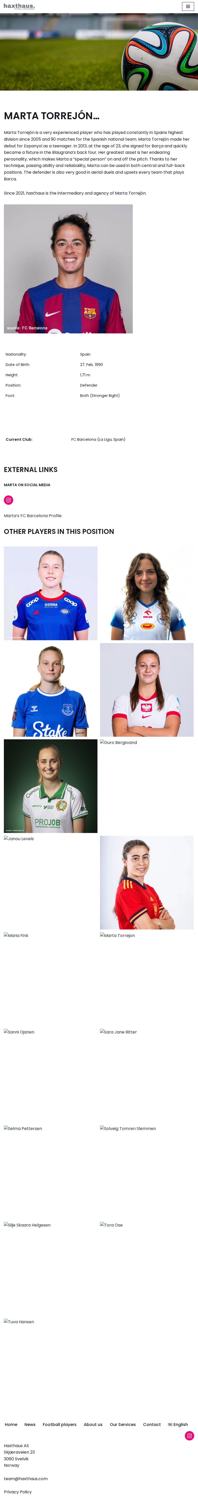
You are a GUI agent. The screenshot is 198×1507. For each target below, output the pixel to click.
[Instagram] (8, 500)
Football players (60, 1425)
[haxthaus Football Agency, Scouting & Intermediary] (19, 7)
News (30, 1425)
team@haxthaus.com (26, 1479)
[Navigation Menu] (188, 6)
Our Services (123, 1425)
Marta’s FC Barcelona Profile (33, 516)
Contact (152, 1425)
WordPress (119, 1501)
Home (11, 1425)
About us (93, 1425)
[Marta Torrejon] (68, 268)
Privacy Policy (18, 1492)
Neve (74, 1501)
